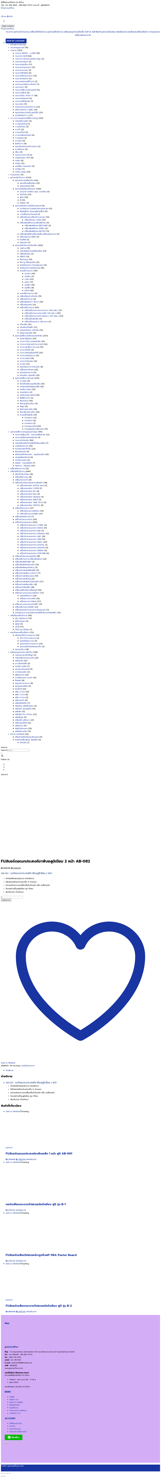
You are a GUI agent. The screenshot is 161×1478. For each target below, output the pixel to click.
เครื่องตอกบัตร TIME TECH (31, 502)
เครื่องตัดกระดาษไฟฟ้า (29, 513)
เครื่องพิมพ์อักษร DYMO (34, 228)
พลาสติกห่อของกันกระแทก (26, 146)
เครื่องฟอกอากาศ (83, 35)
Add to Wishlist (13, 1111)
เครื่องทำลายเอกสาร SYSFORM (33, 553)
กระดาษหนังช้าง (21, 78)
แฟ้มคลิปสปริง (21, 703)
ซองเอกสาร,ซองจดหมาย (25, 106)
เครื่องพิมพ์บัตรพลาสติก (25, 564)
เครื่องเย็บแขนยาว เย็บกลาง (36, 321)
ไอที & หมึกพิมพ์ (93, 31)
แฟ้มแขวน (19, 725)
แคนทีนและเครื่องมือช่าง (138, 31)
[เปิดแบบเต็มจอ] (4, 1473)
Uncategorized (17, 47)
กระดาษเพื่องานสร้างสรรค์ (25, 90)
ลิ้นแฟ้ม (18, 680)
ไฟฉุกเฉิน (23, 242)
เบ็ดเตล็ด (23, 324)
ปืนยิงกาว (19, 143)
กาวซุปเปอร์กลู (21, 123)
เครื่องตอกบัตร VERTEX (30, 505)
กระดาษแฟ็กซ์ (20, 92)
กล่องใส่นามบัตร (21, 121)
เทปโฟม (18, 169)
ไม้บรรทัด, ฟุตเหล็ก (27, 375)
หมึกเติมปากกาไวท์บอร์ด (30, 366)
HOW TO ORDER (16, 1402)
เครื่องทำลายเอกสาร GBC (30, 536)
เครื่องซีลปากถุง (21, 477)
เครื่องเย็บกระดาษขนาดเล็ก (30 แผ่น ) (40, 313)
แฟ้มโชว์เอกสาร (21, 728)
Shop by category (16, 41)
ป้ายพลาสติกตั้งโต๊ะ (23, 448)
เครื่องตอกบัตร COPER (29, 488)
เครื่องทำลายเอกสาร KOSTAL (32, 544)
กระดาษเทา (19, 87)
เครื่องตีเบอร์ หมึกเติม (28, 296)
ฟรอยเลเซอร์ (25, 186)
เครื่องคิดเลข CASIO (33, 220)
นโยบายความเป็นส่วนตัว (18, 1431)
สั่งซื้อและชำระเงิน (15, 1423)
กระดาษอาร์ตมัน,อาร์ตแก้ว (25, 84)
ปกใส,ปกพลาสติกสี (27, 395)
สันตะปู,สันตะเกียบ (27, 403)
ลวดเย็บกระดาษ (26, 270)
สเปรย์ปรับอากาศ (27, 641)
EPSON (23, 742)
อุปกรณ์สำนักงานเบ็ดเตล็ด (26, 245)
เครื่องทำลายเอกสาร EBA (30, 530)
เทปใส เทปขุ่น (20, 171)
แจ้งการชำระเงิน (15, 1429)
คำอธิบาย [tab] (9, 1070)
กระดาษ (9, 31)
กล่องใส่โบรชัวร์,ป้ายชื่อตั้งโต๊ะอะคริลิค (30, 443)
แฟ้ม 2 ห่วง (20, 691)
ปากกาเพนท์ (25, 358)
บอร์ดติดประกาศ (21, 446)
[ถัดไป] (4, 1476)
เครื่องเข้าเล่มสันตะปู (23, 578)
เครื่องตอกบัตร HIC (28, 491)
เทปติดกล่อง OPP (22, 157)
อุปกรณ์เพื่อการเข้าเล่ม (24, 378)
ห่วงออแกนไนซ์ (31, 426)
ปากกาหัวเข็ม (25, 349)
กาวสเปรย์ (19, 138)
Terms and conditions (18, 1410)
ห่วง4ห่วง (29, 423)
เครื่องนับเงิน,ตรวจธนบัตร (25, 556)
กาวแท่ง (18, 140)
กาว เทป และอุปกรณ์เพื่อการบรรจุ (24, 118)
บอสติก (28, 276)
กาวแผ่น (23, 381)
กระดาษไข (19, 104)
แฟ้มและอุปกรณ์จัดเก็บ (74, 31)
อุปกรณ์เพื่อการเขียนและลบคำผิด (28, 335)
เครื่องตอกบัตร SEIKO (29, 499)
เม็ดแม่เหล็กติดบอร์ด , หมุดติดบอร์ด (30, 454)
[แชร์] (7, 1473)
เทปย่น (18, 163)
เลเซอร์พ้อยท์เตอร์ (22, 457)
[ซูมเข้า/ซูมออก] (2, 1473)
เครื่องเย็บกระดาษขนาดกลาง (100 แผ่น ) (41, 310)
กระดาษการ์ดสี (21, 56)
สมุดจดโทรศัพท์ (21, 686)
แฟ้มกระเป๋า (19, 700)
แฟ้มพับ (18, 711)
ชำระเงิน (12, 1426)
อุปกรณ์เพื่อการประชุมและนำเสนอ (23, 431)
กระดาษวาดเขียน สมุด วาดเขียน (33, 191)
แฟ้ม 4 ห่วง (20, 697)
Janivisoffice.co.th (15, 1466)
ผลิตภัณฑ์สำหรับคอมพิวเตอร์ (27, 737)
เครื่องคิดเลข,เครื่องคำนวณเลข (32, 217)
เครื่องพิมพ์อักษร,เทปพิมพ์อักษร (33, 222)
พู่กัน (22, 197)
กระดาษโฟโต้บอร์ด (22, 101)
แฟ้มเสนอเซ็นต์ (21, 722)
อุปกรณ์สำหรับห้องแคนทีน (30, 646)
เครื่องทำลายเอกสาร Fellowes (32, 533)
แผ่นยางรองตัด (26, 333)
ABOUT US (13, 1399)
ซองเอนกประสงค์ (22, 669)
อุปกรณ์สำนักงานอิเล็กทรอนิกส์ (28, 205)
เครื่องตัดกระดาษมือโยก (29, 511)
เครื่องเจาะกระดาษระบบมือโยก (27, 592)
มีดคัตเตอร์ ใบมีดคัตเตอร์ (30, 268)
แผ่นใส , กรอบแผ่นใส (23, 463)
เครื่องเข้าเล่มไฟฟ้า (22, 587)
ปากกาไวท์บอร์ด (26, 361)
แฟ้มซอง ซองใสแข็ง (23, 708)
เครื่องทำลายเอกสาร (23, 522)
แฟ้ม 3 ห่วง (20, 694)
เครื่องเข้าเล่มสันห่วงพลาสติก (27, 581)
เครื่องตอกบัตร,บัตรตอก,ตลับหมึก (29, 482)
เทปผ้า (17, 160)
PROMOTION (16, 44)
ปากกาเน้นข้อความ (27, 355)
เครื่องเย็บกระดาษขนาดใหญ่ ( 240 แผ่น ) (42, 316)
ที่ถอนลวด (24, 259)
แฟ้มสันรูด (19, 717)
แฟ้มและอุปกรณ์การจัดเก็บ (21, 652)
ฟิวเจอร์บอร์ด (20, 451)
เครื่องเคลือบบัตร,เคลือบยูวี (26, 590)
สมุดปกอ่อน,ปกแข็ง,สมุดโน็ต (26, 112)
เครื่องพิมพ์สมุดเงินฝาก (24, 567)
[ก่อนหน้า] (2, 1476)
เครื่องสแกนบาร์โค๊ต (28, 236)
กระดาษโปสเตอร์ (22, 98)
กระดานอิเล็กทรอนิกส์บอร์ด (26, 437)
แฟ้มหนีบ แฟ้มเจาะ (22, 720)
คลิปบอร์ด (19, 660)
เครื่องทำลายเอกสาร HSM (30, 539)
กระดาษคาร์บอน (21, 61)
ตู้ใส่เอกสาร (19, 674)
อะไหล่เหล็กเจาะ (26, 595)
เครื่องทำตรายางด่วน (23, 519)
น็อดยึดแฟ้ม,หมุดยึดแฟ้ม (30, 383)
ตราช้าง (28, 273)
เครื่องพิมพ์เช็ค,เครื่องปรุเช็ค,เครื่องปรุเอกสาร (38, 234)
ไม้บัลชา (23, 203)
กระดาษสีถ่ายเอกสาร (23, 75)
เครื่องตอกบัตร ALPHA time (32, 485)
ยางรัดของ (19, 149)
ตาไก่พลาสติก (21, 672)
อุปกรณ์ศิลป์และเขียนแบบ (25, 188)
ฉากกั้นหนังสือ (21, 663)
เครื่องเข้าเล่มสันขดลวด (24, 576)
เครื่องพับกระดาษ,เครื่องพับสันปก (28, 559)
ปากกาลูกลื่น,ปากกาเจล (29, 347)
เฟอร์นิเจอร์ (121, 31)
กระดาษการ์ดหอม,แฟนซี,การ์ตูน (28, 58)
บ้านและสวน (154, 31)
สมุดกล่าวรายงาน (22, 683)
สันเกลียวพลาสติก (27, 412)
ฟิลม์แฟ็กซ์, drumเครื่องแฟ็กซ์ (32, 211)
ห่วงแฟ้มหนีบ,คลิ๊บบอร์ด (34, 429)
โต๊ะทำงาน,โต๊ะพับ (22, 629)
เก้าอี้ (17, 626)
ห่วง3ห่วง (29, 420)
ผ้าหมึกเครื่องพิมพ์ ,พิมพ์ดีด (26, 739)
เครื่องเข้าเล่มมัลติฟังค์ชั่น (25, 570)
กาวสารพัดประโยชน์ (23, 135)
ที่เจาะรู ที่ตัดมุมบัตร (27, 262)
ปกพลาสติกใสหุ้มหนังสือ (30, 386)
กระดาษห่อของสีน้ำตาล (24, 81)
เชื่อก (17, 152)
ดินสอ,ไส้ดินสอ (26, 338)
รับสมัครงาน (13, 1408)
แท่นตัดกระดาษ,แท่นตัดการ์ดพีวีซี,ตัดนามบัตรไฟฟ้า (35, 612)
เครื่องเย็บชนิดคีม (32, 318)
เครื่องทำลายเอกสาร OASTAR (32, 547)
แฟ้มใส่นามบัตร (21, 731)
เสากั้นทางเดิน (21, 460)
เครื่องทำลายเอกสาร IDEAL (31, 542)
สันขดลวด (24, 400)
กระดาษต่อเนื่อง (21, 64)
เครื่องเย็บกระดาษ (27, 307)
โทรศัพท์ (23, 239)
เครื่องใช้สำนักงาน (38, 31)
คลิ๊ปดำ (23, 256)
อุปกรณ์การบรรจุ (21, 31)
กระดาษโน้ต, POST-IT (24, 95)
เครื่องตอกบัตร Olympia (30, 496)
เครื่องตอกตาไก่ (21, 479)
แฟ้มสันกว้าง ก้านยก (23, 714)
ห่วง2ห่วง (29, 417)
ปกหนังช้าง (24, 392)
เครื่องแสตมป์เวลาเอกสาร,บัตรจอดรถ (30, 609)
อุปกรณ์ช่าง (20, 649)
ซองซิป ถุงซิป (20, 666)
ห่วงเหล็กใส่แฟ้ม (26, 414)
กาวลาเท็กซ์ (20, 132)
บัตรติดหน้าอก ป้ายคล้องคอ (31, 265)
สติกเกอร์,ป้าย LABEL (24, 109)
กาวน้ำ (18, 129)
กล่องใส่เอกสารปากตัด (24, 657)
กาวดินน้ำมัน (20, 126)
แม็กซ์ (27, 290)
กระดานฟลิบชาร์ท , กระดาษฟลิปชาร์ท (30, 434)
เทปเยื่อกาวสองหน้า (23, 166)
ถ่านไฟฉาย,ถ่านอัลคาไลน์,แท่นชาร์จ (34, 208)
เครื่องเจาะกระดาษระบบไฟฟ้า (26, 604)
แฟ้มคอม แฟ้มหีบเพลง (24, 706)
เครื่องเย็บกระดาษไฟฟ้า (24, 607)
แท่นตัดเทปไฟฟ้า (26, 327)
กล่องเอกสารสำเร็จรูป (24, 655)
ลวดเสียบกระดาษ (27, 293)
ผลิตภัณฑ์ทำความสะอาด (25, 635)
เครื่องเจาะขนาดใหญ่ (28, 601)
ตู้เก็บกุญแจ (20, 621)
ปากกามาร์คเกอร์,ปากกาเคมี (31, 344)
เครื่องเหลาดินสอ (27, 369)
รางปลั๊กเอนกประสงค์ (28, 214)
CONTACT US (14, 1413)
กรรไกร (23, 248)
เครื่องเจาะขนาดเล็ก (28, 598)
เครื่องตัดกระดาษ (22, 508)
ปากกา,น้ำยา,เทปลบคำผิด (30, 341)
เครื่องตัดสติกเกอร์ (23, 516)
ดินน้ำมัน (23, 194)
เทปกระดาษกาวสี (22, 155)
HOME (11, 1397)
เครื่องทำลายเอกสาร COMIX (32, 525)
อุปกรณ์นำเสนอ (108, 31)
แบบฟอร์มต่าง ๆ (22, 115)
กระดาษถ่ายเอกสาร (23, 67)
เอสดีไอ (28, 287)
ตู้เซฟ (17, 624)
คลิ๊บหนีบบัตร (25, 253)
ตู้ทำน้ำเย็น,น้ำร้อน (22, 474)
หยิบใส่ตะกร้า (6, 900)
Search (4, 750)
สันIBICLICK (25, 398)
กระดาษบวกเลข (21, 70)
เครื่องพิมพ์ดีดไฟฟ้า (23, 561)
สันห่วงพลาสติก (26, 409)
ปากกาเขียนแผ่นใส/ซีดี (29, 352)
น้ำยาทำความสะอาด (28, 638)
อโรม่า (27, 282)
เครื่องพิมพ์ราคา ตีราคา (29, 301)
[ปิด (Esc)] (10, 1473)
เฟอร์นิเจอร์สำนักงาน (18, 615)
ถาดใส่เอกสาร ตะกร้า (23, 677)
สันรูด (22, 406)
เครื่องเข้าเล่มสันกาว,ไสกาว (26, 573)
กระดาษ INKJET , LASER (25, 53)
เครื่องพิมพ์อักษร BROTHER (36, 225)
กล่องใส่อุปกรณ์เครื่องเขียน (31, 251)
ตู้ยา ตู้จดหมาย (21, 618)
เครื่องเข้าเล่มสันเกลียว (24, 584)
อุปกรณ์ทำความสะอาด (29, 643)
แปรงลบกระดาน (26, 372)
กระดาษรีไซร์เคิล (21, 73)
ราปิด (27, 279)
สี (20, 200)
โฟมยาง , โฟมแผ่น (22, 465)
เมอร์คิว (28, 284)
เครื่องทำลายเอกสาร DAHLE (31, 527)
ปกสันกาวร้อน (25, 389)
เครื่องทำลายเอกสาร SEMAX (32, 550)
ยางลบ (23, 364)
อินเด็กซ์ (18, 689)
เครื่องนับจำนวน (26, 299)
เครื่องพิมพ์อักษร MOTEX (35, 231)
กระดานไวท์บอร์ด (22, 440)
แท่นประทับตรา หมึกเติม (29, 330)
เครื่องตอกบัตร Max (28, 494)
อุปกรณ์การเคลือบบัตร (24, 180)
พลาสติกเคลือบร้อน (28, 183)
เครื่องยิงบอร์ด (26, 304)
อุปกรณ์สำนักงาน (55, 31)
